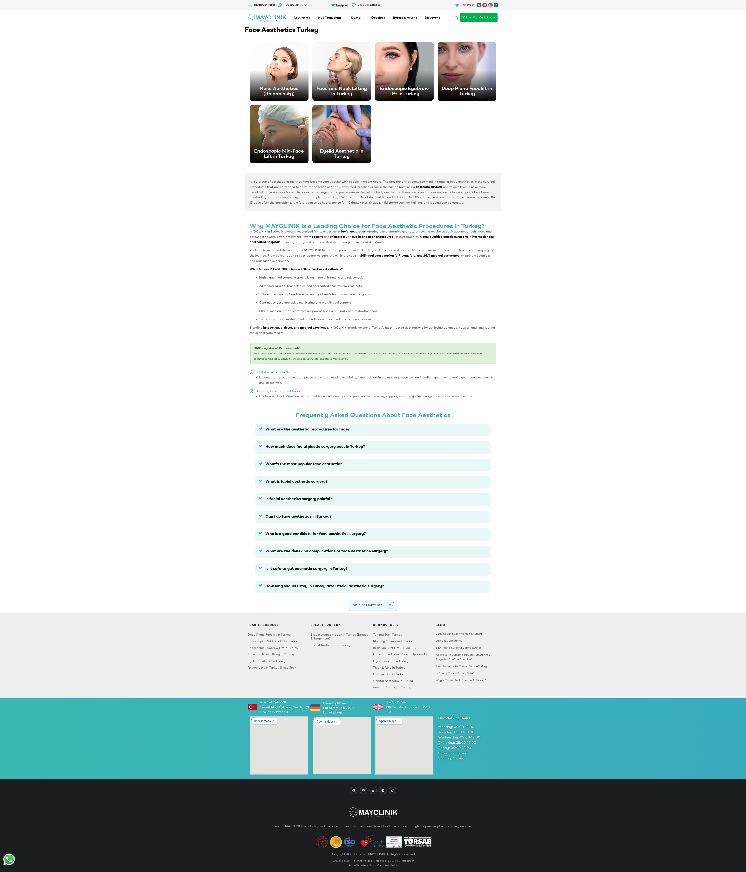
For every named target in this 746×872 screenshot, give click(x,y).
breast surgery (325, 625)
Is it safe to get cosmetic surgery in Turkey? (306, 568)
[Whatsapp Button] (9, 859)
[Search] (456, 17)
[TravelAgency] (394, 842)
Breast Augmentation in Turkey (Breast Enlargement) (339, 636)
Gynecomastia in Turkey (391, 661)
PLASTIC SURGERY (263, 625)
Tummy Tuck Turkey (387, 634)
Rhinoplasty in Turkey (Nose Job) (272, 667)
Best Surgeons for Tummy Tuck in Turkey (461, 666)
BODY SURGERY (386, 625)
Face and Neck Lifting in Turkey (341, 91)
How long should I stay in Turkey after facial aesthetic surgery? (324, 585)
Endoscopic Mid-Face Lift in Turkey (279, 153)
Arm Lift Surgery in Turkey (392, 687)
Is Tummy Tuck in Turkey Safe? (455, 673)
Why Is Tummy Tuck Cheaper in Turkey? (461, 680)
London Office (396, 702)
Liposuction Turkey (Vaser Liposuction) (401, 654)
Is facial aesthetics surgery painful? (298, 498)
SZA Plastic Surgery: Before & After (458, 647)
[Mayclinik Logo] (267, 17)
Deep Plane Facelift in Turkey (467, 91)
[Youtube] (484, 5)
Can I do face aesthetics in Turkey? (298, 516)
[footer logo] (373, 812)
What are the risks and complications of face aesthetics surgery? (326, 550)
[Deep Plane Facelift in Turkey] (467, 71)
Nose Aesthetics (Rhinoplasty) (279, 91)
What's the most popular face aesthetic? (303, 463)
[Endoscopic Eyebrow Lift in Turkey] (404, 71)
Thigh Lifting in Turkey (389, 667)
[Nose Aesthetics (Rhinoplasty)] (279, 71)
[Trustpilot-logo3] (339, 4)
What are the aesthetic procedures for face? (307, 429)
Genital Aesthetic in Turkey (393, 681)
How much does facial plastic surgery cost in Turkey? (315, 446)
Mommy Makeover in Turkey (393, 641)
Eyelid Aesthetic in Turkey (341, 153)
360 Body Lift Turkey (449, 640)
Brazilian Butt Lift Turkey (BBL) (395, 648)
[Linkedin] (496, 5)
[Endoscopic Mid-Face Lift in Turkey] (279, 134)
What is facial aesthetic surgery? (296, 481)
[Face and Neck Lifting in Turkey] (341, 71)
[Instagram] (490, 5)
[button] (373, 430)
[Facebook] (479, 5)
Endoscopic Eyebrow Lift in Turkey (404, 91)
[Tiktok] (392, 790)
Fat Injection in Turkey (389, 674)
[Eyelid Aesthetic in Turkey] (341, 134)
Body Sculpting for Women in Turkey (459, 633)
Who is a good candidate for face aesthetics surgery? (315, 533)
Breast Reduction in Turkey (330, 645)
